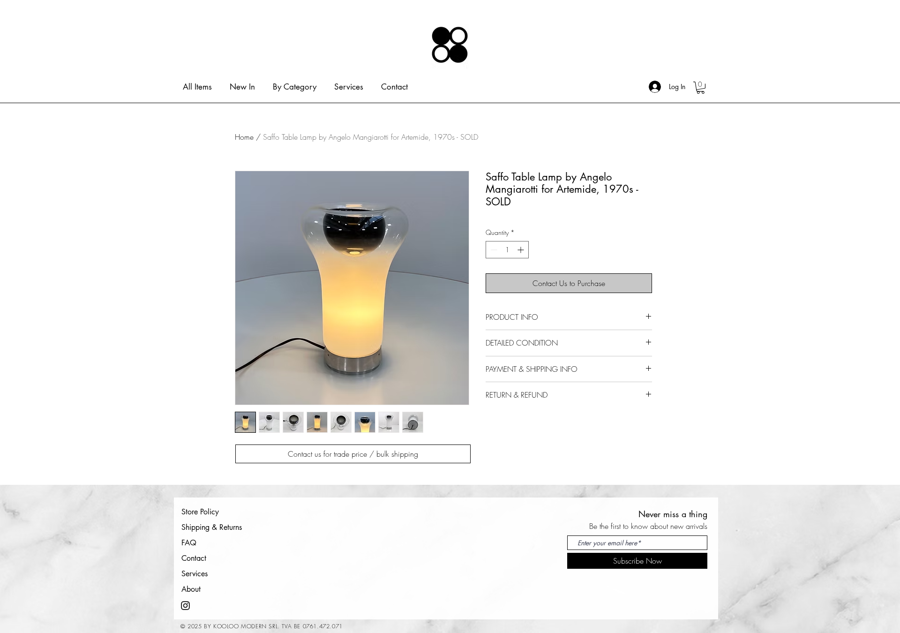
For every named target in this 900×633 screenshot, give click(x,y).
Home (244, 137)
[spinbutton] (507, 249)
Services (194, 574)
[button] (700, 88)
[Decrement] (493, 249)
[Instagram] (185, 605)
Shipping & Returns (211, 527)
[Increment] (521, 249)
